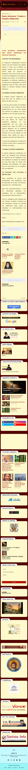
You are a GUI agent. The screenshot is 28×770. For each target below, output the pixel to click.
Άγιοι (10, 13)
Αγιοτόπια (18, 765)
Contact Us (15, 767)
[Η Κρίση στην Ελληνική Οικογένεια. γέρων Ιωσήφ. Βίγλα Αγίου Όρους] (20, 477)
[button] (1, 4)
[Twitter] (12, 237)
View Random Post (14, 307)
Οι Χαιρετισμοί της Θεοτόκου (18, 402)
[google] (8, 427)
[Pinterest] (17, 237)
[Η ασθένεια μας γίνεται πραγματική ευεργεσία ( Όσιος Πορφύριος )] (7, 265)
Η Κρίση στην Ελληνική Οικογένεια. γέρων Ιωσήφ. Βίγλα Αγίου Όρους (20, 484)
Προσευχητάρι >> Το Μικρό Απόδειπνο (12, 389)
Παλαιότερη (23, 298)
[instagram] (20, 422)
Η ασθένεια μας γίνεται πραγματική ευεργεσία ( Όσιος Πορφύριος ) (7, 271)
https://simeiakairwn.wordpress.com (13, 221)
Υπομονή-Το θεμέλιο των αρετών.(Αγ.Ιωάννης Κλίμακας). (20, 256)
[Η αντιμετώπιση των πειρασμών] (6, 410)
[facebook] (8, 422)
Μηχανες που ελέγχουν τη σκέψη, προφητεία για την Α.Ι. (7, 255)
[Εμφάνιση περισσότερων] (22, 237)
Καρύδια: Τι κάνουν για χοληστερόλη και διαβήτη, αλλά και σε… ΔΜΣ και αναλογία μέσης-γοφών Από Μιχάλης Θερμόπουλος (7, 467)
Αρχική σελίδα (5, 13)
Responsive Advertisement (14, 28)
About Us (10, 767)
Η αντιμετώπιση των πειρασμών (16, 409)
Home (5, 767)
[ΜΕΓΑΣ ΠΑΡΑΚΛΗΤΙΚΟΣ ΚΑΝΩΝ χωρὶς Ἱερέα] (6, 397)
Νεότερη (4, 298)
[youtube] (20, 424)
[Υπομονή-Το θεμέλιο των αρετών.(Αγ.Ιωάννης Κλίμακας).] (20, 249)
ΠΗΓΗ (4, 217)
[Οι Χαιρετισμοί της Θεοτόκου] (6, 403)
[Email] (20, 237)
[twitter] (8, 424)
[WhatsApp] (14, 237)
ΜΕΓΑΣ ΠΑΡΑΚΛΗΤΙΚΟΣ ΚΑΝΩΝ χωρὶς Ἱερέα (17, 396)
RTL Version (21, 767)
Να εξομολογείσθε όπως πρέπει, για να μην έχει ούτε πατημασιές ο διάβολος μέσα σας (7, 484)
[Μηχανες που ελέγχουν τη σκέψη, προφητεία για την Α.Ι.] (7, 249)
